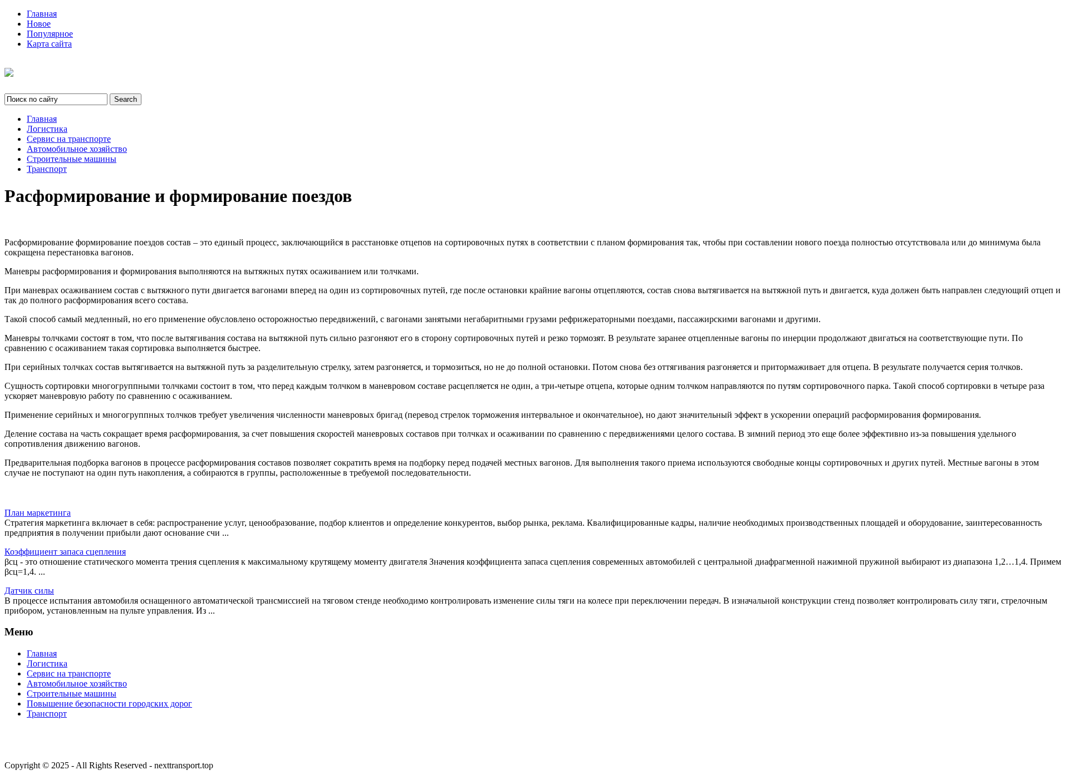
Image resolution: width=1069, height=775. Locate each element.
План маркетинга (37, 512)
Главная (42, 13)
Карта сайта (49, 43)
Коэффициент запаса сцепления (65, 551)
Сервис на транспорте (69, 139)
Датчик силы (29, 590)
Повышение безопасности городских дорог (109, 703)
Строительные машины (71, 159)
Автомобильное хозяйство (77, 149)
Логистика (47, 129)
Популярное (50, 33)
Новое (39, 23)
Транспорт (47, 169)
